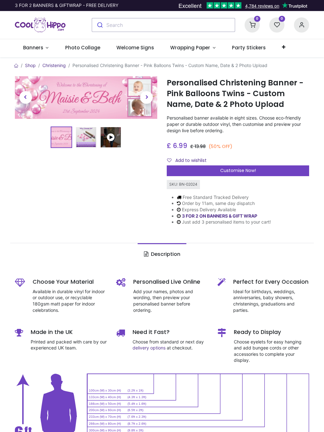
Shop (30, 65)
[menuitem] (82, 47)
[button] (284, 47)
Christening (54, 65)
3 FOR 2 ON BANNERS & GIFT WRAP (219, 216)
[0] (252, 24)
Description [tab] (165, 254)
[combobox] (163, 25)
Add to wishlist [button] (190, 160)
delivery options (149, 347)
